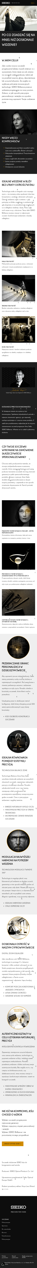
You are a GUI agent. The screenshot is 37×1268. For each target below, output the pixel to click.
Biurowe (4, 1232)
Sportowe (4, 1225)
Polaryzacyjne (6, 1222)
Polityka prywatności (5, 1256)
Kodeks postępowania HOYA (27, 1256)
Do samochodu (6, 1229)
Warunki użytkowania (15, 1256)
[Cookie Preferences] (2, 1264)
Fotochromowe (6, 1236)
